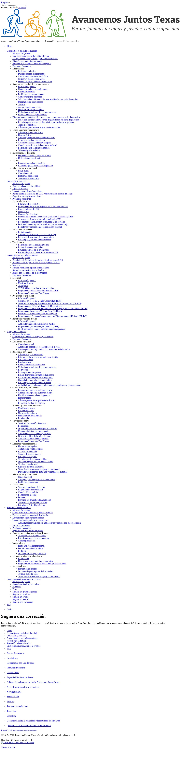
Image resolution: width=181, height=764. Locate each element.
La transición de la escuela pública (33, 245)
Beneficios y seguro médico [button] (24, 319)
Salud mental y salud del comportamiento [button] (30, 84)
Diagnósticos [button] (18, 68)
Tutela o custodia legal (28, 464)
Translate (22, 7)
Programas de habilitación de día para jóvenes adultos (42, 563)
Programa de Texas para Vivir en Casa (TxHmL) (40, 311)
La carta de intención (27, 451)
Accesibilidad (13, 672)
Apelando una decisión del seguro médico (36, 324)
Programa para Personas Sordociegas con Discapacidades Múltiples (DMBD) (52, 316)
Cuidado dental (25, 173)
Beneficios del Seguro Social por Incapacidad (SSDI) (36, 262)
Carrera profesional (26, 540)
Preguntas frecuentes (21, 66)
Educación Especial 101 (29, 204)
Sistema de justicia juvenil (29, 454)
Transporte (23, 285)
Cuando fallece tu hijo (28, 492)
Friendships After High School (31, 505)
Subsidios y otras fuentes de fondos (28, 270)
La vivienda (23, 418)
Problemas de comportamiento (31, 94)
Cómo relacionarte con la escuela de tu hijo (37, 234)
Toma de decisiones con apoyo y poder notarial (39, 469)
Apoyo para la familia (16, 641)
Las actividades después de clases (27, 191)
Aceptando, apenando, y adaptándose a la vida (39, 347)
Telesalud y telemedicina (29, 150)
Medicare (16, 265)
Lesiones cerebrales (26, 71)
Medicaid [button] (16, 278)
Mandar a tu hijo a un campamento (33, 431)
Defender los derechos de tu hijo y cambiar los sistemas (42, 472)
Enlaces (10, 701)
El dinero (22, 551)
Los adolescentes (25, 359)
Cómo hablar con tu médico (30, 132)
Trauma (21, 104)
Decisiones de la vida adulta (30, 548)
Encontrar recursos (26, 91)
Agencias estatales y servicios (25, 584)
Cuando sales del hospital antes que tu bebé (37, 145)
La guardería (23, 426)
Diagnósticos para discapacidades (27, 61)
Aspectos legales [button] (19, 566)
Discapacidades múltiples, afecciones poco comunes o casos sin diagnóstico (46, 117)
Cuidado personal (26, 344)
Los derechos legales (27, 456)
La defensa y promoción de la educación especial (40, 227)
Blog (14, 589)
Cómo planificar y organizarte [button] (25, 130)
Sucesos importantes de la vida (31, 487)
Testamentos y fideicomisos (30, 449)
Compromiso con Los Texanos (20, 663)
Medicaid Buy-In (25, 283)
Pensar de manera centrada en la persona (36, 375)
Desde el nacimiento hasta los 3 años (34, 155)
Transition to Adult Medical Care (32, 502)
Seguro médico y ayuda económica (22, 638)
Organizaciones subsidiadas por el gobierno (37, 428)
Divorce (21, 497)
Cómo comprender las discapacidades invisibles (39, 127)
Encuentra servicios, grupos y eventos (23, 646)
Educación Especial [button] (21, 201)
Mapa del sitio (13, 696)
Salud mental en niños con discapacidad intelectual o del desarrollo (47, 99)
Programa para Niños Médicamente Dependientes (40, 306)
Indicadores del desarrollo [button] (23, 153)
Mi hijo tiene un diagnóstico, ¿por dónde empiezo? (35, 58)
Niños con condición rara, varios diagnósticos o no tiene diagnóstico (48, 119)
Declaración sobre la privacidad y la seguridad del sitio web (33, 720)
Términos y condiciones (17, 706)
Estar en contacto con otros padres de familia (38, 357)
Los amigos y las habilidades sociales (34, 239)
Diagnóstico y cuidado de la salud (22, 633)
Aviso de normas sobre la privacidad (23, 687)
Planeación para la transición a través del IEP (38, 252)
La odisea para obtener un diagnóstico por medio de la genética (46, 122)
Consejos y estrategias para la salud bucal (36, 479)
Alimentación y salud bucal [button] (24, 168)
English (4, 2)
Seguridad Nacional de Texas (20, 677)
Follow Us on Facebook (29, 725)
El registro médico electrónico (31, 140)
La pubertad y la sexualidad (30, 489)
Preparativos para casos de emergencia (35, 390)
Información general (21, 53)
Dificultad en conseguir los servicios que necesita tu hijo (43, 224)
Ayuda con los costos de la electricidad (29, 273)
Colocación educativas (28, 214)
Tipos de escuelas (20, 188)
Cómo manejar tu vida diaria (30, 354)
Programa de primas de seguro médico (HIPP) (38, 290)
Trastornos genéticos (27, 125)
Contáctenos (12, 658)
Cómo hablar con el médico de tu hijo (35, 380)
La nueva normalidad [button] (21, 341)
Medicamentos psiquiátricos (30, 102)
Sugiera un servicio (21, 594)
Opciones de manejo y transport (32, 553)
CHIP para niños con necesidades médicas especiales (41, 329)
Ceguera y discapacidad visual (31, 79)
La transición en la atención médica (33, 148)
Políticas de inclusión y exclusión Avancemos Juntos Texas (33, 682)
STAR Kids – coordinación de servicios (36, 288)
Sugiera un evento (20, 597)
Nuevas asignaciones (27, 413)
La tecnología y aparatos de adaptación (35, 165)
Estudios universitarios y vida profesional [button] (30, 533)
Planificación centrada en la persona (34, 395)
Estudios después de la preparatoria (33, 250)
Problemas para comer (28, 176)
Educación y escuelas (16, 635)
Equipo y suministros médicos (31, 163)
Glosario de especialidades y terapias (34, 142)
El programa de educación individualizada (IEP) (39, 219)
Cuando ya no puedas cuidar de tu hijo (35, 392)
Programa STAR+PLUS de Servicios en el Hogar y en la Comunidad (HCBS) (53, 308)
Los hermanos (24, 362)
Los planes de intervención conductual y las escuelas (41, 222)
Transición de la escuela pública (32, 535)
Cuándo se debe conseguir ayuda (33, 89)
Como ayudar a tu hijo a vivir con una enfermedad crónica (44, 349)
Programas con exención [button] (23, 296)
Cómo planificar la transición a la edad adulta (32, 512)
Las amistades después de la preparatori (35, 377)
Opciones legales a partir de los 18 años (35, 461)
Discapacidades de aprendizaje (31, 74)
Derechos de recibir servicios (31, 109)
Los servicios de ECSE (28, 209)
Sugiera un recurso (20, 599)
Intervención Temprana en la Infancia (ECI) (31, 63)
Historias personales (21, 525)
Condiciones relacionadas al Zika (33, 76)
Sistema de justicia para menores (32, 114)
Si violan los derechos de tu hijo (32, 459)
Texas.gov (11, 711)
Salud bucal (23, 171)
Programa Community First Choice (33, 293)
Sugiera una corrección (22, 602)
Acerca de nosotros (15, 653)
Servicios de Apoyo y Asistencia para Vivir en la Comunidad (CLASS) (49, 303)
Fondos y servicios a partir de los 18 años (30, 267)
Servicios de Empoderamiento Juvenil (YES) (38, 313)
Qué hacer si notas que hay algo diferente (30, 56)
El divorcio (23, 370)
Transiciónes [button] (18, 242)
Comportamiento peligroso (30, 97)
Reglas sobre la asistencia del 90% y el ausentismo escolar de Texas (42, 193)
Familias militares (26, 410)
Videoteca (16, 586)
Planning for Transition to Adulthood (34, 500)
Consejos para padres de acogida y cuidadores (32, 336)
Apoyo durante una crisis (29, 107)
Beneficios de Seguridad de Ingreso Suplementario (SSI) (37, 260)
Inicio (9, 609)
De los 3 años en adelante (29, 158)
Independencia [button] (18, 543)
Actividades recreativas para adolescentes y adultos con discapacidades (49, 385)
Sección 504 (23, 211)
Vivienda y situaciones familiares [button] (27, 405)
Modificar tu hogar (26, 408)
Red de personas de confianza (31, 364)
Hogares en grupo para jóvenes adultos (35, 561)
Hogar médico (24, 135)
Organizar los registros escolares (26, 196)
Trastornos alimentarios (28, 178)
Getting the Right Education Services (34, 436)
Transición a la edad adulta (19, 643)
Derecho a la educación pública (26, 186)
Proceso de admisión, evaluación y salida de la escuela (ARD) (45, 216)
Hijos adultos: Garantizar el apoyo (27, 530)
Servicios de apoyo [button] (20, 421)
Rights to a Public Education (31, 466)
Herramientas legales (27, 446)
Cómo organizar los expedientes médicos (36, 137)
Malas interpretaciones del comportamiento (37, 112)
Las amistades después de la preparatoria (36, 237)
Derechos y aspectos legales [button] (24, 444)
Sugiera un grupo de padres (24, 592)
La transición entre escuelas (30, 247)
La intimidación (25, 232)
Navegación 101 (14, 692)
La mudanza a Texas (27, 495)
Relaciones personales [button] (22, 229)
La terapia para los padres (29, 372)
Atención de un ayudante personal (33, 438)
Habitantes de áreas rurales (30, 415)
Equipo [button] (15, 160)
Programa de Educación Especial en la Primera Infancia (43, 206)
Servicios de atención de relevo (32, 423)
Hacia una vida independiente (31, 546)
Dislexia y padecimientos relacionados (35, 81)
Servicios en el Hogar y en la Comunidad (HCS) (39, 301)
